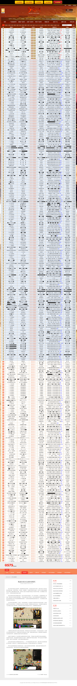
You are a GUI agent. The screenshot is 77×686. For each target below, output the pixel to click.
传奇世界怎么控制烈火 (57, 610)
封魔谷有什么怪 (56, 608)
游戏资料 (24, 572)
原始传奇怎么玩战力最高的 (13, 674)
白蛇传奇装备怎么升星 (57, 613)
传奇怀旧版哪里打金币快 (57, 593)
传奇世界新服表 (67, 572)
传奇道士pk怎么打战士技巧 (58, 588)
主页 (7, 572)
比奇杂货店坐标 (56, 615)
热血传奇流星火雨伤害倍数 (58, 590)
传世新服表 (59, 572)
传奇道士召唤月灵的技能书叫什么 (59, 625)
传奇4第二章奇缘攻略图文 (57, 583)
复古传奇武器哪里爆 (56, 595)
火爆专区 (31, 572)
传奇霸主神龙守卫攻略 (57, 600)
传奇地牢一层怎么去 (43, 674)
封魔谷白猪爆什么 (56, 598)
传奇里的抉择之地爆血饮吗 (58, 620)
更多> (70, 580)
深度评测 (18, 572)
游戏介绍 (37, 572)
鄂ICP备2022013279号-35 (52, 682)
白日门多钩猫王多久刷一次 (58, 586)
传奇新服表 (44, 572)
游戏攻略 (12, 572)
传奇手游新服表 (52, 572)
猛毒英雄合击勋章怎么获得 (58, 618)
